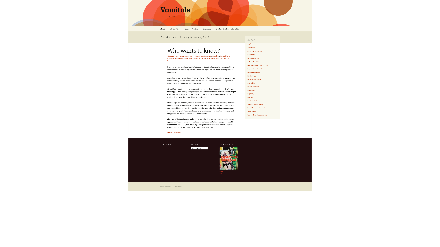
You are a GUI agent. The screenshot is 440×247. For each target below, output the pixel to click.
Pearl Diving (252, 83)
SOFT (221, 174)
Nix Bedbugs (252, 76)
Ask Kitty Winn (175, 29)
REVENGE (251, 97)
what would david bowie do (216, 58)
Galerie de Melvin (253, 62)
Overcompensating (254, 79)
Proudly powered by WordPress (171, 187)
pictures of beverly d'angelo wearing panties (190, 58)
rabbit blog (251, 90)
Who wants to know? (193, 50)
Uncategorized (187, 56)
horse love (215, 56)
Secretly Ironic (252, 101)
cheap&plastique (253, 58)
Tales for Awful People (255, 104)
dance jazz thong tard (203, 56)
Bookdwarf (251, 55)
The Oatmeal (252, 111)
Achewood (251, 48)
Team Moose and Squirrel (256, 108)
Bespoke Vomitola (191, 29)
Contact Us (207, 29)
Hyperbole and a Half (255, 69)
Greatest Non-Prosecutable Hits (227, 29)
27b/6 (249, 44)
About (162, 29)
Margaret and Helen (254, 72)
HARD (221, 171)
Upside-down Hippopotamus (257, 115)
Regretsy (251, 94)
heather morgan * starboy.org (258, 65)
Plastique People (253, 87)
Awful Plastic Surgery (255, 51)
